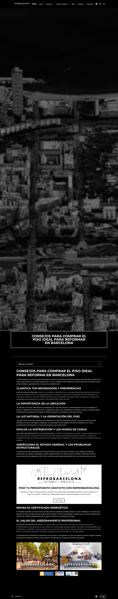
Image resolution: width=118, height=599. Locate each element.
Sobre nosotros (62, 4)
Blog (73, 4)
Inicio (41, 4)
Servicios (49, 4)
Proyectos (90, 4)
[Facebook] (96, 4)
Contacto (81, 4)
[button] (99, 364)
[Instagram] (100, 4)
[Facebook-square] (96, 596)
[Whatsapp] (104, 4)
